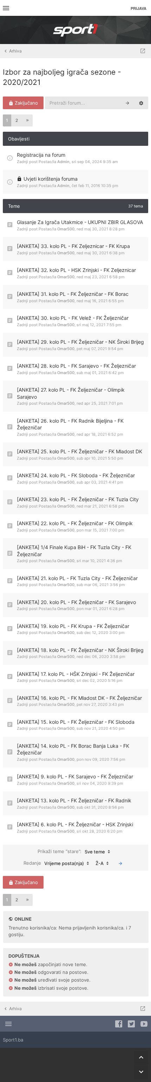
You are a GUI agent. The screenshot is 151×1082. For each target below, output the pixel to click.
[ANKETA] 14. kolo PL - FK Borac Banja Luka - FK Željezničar (73, 749)
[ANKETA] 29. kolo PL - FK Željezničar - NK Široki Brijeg (80, 342)
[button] (27, 120)
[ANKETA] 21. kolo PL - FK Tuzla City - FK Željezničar (77, 578)
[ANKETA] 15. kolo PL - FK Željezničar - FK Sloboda (75, 722)
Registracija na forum (41, 155)
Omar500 (65, 228)
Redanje (54, 863)
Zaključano (25, 103)
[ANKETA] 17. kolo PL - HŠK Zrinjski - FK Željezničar (75, 674)
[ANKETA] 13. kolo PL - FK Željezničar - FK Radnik (74, 800)
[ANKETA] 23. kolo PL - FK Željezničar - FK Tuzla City (78, 499)
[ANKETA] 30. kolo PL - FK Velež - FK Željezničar (73, 318)
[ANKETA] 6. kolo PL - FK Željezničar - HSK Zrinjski (75, 824)
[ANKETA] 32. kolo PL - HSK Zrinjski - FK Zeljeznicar (76, 270)
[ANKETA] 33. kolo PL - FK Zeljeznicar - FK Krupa (73, 246)
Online (23, 919)
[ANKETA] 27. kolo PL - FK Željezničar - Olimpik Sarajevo (71, 393)
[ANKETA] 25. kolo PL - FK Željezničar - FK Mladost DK (79, 451)
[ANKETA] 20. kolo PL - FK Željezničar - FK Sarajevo (76, 602)
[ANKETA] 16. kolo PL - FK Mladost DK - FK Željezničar (79, 698)
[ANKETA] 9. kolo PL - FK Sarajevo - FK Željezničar (75, 776)
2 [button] (16, 120)
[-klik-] (120, 863)
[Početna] (75, 30)
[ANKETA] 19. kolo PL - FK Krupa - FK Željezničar (73, 626)
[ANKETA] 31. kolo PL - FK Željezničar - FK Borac (73, 294)
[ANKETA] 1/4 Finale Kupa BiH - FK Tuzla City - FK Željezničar (74, 550)
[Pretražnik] (127, 103)
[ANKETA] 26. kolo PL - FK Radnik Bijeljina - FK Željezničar (70, 424)
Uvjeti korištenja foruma (51, 179)
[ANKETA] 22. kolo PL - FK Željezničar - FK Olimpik (75, 523)
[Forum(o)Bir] (142, 51)
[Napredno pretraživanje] (141, 103)
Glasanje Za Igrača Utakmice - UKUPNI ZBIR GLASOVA (80, 222)
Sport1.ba (13, 1040)
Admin (63, 161)
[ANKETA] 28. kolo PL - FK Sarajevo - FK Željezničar (76, 366)
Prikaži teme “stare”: (71, 851)
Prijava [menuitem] (138, 8)
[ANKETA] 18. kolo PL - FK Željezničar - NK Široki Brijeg (80, 650)
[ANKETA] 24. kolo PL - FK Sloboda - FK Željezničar (76, 475)
